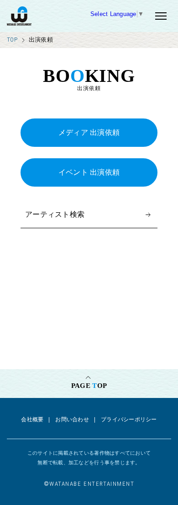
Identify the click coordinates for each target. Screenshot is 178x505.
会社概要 (32, 419)
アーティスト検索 (54, 214)
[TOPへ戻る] (42, 16)
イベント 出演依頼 (89, 172)
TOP (12, 39)
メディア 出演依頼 (89, 132)
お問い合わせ (72, 419)
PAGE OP (89, 385)
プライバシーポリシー (129, 419)
